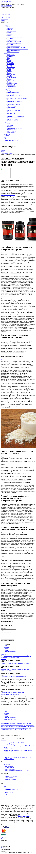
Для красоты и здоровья (14, 43)
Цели (5, 89)
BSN (8, 58)
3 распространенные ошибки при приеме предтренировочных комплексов (12, 693)
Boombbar (10, 56)
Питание (6, 650)
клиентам (30, 725)
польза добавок (23, 726)
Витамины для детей (13, 119)
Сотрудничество (8, 777)
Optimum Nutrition (12, 74)
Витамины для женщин (14, 110)
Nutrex (9, 73)
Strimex (9, 79)
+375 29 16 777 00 (9, 744)
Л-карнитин (10, 38)
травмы (24, 729)
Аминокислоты (11, 31)
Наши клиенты (8, 766)
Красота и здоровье (12, 105)
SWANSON (10, 80)
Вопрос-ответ (11, 132)
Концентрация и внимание (15, 117)
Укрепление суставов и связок (16, 103)
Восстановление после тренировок (17, 98)
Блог (5, 137)
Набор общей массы (13, 92)
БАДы (9, 26)
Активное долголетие (13, 94)
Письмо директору (9, 769)
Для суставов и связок (13, 46)
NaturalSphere (11, 67)
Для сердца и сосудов (13, 104)
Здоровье (6, 647)
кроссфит (3, 726)
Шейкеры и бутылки (13, 52)
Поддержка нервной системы (15, 116)
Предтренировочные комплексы (16, 47)
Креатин (9, 35)
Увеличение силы (12, 97)
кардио (26, 725)
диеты (17, 657)
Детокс (9, 114)
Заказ (8, 123)
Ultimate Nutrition (12, 83)
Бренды (6, 53)
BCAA (9, 32)
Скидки (9, 126)
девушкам (12, 657)
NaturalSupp (10, 68)
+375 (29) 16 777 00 (6, 6)
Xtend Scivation (11, 86)
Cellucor (9, 59)
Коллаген (10, 44)
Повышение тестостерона (14, 101)
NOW (9, 70)
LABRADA (10, 64)
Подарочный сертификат (14, 128)
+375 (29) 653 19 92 (6, 1)
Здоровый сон (11, 107)
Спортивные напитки (13, 50)
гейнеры (28, 656)
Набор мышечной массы (14, 91)
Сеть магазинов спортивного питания (5, 19)
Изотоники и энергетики (14, 37)
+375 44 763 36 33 (9, 759)
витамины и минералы (19, 656)
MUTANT (10, 65)
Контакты (3, 740)
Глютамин (10, 34)
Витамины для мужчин (14, 111)
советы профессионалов (7, 729)
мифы (8, 726)
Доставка (10, 125)
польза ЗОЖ (31, 726)
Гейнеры (9, 29)
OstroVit (9, 76)
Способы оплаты (12, 129)
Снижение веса (11, 113)
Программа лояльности (10, 779)
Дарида (9, 88)
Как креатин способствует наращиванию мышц (14, 676)
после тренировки (6, 728)
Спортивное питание (10, 719)
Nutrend (9, 71)
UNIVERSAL (11, 85)
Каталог (6, 25)
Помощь (6, 122)
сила (30, 728)
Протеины (10, 28)
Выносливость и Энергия (14, 95)
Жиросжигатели (12, 40)
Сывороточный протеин (8, 360)
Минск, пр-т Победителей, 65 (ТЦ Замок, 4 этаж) (18, 750)
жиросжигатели (18, 725)
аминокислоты (8, 656)
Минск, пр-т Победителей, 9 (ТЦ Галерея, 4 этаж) (18, 743)
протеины (20, 728)
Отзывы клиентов (9, 767)
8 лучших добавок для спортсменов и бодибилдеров (16, 663)
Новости (6, 648)
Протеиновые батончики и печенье (17, 49)
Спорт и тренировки (10, 651)
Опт (5, 138)
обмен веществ (14, 726)
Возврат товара (11, 131)
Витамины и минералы (14, 41)
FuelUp (9, 61)
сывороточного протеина (8, 195)
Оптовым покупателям (10, 776)
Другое (6, 645)
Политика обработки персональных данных (16, 770)
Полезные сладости (13, 120)
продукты (14, 728)
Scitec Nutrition (11, 77)
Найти (2, 22)
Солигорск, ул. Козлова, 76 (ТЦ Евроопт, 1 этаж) (18, 757)
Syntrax (9, 82)
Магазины (7, 134)
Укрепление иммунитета (14, 108)
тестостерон (18, 729)
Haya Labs (10, 62)
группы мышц (5, 657)
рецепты (25, 728)
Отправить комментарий (7, 640)
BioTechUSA (11, 55)
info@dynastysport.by (24, 816)
